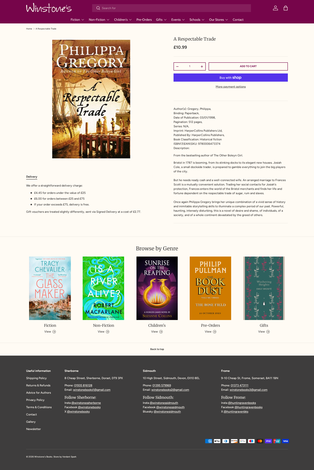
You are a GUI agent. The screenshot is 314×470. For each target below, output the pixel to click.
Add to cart (248, 66)
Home (29, 29)
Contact (238, 19)
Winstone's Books (43, 456)
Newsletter (33, 429)
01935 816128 (83, 385)
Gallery (31, 421)
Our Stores (216, 19)
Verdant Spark (69, 456)
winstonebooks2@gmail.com (170, 389)
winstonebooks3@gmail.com (248, 389)
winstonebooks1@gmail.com (91, 389)
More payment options (231, 86)
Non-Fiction (97, 19)
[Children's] (157, 288)
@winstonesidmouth (167, 411)
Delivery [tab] (31, 176)
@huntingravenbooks (242, 403)
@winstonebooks (89, 407)
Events (176, 19)
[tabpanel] (91, 198)
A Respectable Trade (46, 29)
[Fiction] (50, 288)
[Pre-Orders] (210, 288)
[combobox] (171, 8)
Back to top (157, 349)
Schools (195, 19)
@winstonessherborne (86, 403)
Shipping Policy (36, 378)
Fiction (75, 19)
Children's (121, 19)
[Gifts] (264, 288)
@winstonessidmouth (164, 403)
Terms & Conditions (39, 407)
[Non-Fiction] (103, 288)
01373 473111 (239, 385)
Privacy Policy (35, 400)
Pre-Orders (144, 19)
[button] (286, 8)
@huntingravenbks (236, 411)
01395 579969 (161, 385)
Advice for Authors (38, 392)
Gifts (159, 19)
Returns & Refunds (38, 385)
